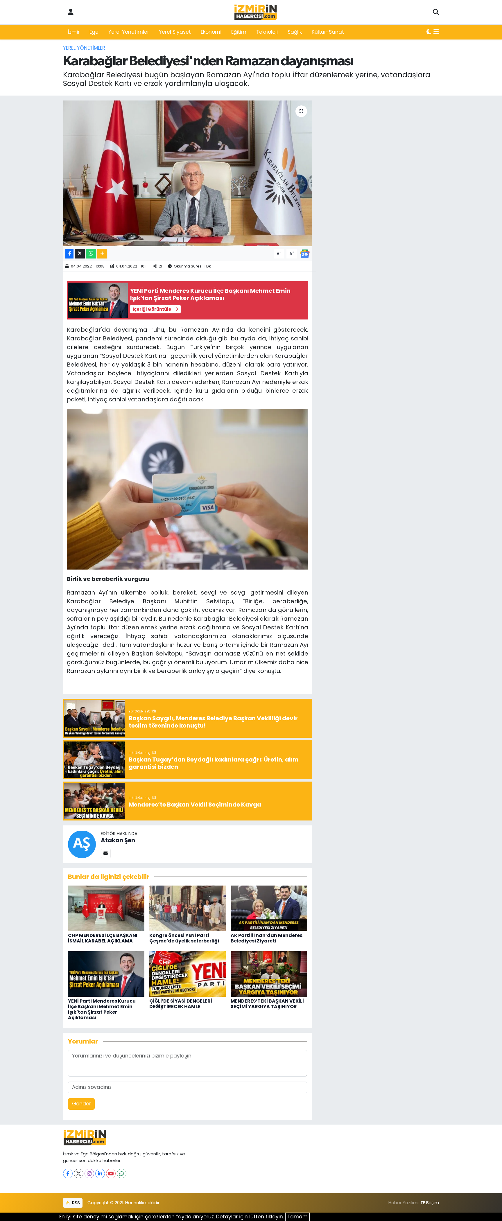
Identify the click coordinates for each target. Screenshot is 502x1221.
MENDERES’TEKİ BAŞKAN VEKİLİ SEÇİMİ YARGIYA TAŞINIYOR (267, 1004)
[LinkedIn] (100, 1173)
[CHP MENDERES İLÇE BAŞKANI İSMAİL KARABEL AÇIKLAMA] (106, 907)
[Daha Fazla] (102, 253)
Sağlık (295, 31)
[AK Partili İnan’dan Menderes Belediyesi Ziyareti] (269, 907)
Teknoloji (267, 31)
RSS (75, 1203)
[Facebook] (68, 1173)
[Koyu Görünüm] (428, 32)
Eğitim (238, 31)
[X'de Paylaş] (80, 253)
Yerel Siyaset (175, 31)
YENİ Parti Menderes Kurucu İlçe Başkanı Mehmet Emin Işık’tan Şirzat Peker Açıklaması (102, 1009)
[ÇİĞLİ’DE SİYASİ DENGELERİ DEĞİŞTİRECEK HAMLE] (187, 973)
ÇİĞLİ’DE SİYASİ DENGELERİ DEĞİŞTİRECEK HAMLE (180, 1004)
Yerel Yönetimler (128, 31)
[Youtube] (111, 1173)
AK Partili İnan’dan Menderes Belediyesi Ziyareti (266, 938)
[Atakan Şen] (82, 843)
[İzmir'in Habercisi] (255, 12)
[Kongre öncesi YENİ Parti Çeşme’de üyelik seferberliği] (187, 907)
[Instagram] (89, 1173)
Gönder (81, 1103)
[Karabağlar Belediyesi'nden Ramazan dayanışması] (187, 173)
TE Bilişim (429, 1203)
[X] (78, 1173)
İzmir (74, 31)
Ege (93, 31)
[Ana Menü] (436, 32)
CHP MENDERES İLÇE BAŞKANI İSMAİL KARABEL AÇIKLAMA (102, 938)
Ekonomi (211, 31)
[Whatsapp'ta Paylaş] (91, 253)
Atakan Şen (118, 840)
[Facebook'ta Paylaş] (69, 253)
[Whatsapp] (121, 1173)
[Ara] (436, 12)
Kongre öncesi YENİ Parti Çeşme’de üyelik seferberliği (184, 938)
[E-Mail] (105, 853)
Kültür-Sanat (328, 31)
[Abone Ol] (305, 253)
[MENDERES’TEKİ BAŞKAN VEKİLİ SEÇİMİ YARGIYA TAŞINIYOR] (269, 973)
